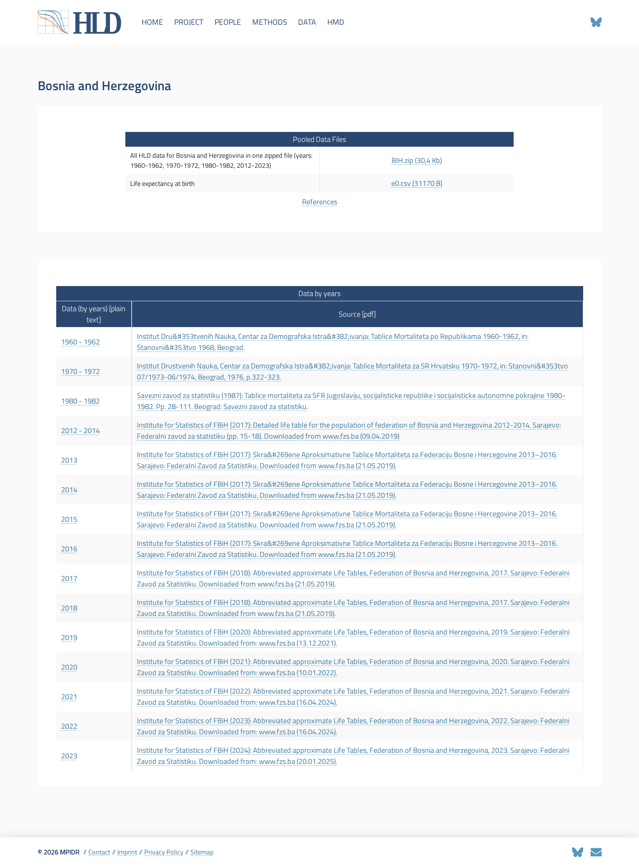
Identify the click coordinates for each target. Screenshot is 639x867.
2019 (69, 637)
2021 (69, 696)
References (319, 201)
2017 (69, 578)
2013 (69, 460)
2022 (69, 726)
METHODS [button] (269, 22)
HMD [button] (335, 22)
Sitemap (201, 852)
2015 (69, 519)
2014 (69, 489)
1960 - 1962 (80, 341)
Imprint (127, 852)
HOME (152, 22)
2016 (69, 548)
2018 (69, 607)
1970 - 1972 (80, 371)
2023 (69, 755)
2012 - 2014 (80, 430)
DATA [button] (307, 22)
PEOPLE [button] (227, 22)
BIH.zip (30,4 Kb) (417, 160)
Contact (99, 852)
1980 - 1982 (80, 401)
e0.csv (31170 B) (416, 183)
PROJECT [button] (188, 22)
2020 (69, 667)
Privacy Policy (163, 852)
